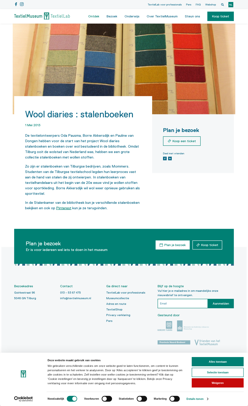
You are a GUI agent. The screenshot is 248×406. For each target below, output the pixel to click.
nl (230, 4)
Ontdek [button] (93, 16)
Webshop (210, 4)
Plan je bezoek (175, 245)
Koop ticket (220, 16)
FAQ (198, 4)
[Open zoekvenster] (222, 4)
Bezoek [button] (112, 16)
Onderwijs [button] (132, 16)
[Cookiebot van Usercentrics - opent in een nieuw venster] (23, 399)
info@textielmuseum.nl (75, 298)
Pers (188, 4)
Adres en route (116, 303)
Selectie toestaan (218, 372)
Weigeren (218, 382)
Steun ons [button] (192, 16)
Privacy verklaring (118, 315)
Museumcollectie (117, 298)
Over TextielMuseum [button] (162, 16)
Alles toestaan (218, 361)
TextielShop (114, 309)
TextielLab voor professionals (165, 4)
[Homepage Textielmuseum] (42, 16)
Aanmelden (221, 303)
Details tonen (194, 398)
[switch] (107, 399)
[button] (220, 16)
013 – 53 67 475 (70, 292)
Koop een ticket (184, 141)
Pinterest (63, 208)
